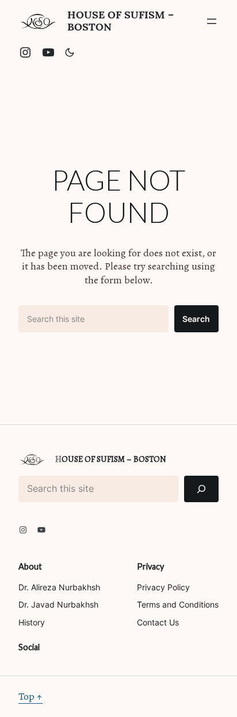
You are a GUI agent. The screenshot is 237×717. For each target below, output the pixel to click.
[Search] (201, 489)
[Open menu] (212, 21)
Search (196, 319)
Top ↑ (30, 696)
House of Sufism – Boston (120, 20)
